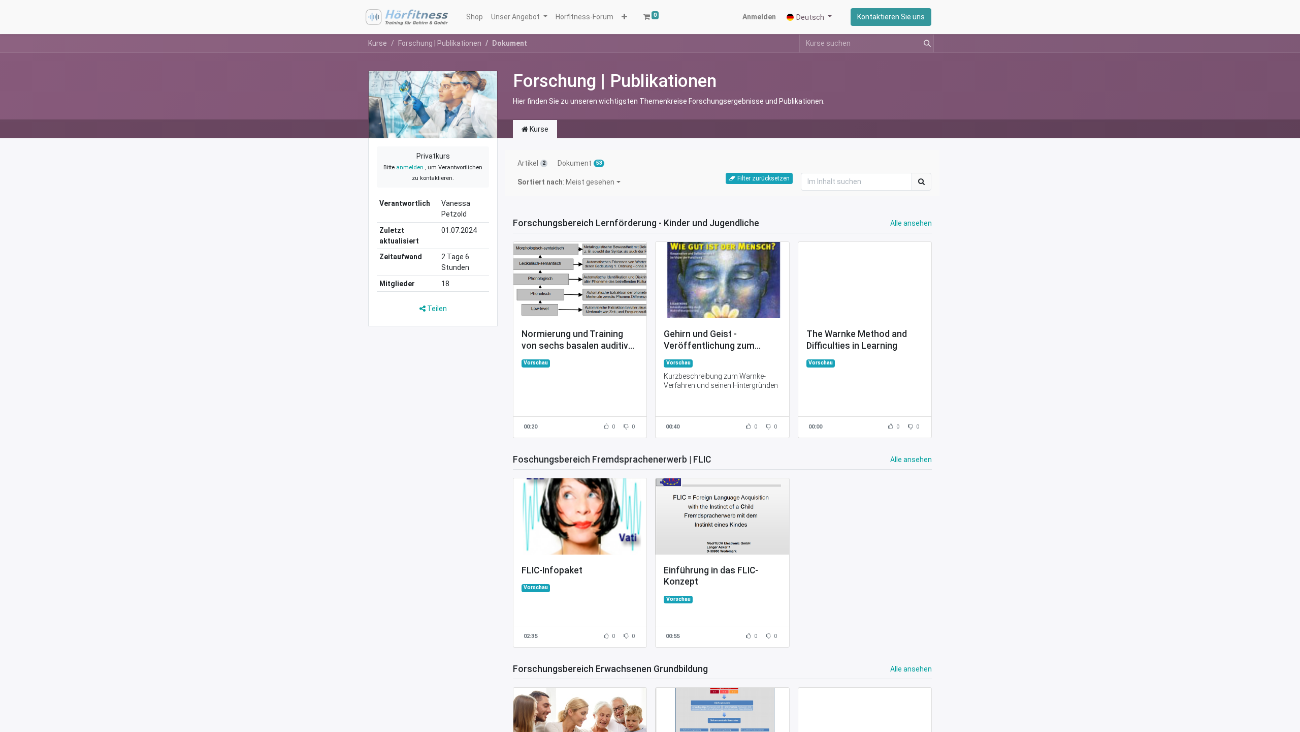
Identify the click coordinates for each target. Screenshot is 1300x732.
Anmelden (759, 17)
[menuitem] (474, 17)
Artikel (531, 163)
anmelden (410, 167)
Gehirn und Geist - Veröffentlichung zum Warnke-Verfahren (709, 340)
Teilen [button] (436, 308)
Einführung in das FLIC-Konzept (711, 576)
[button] (624, 17)
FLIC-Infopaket (552, 570)
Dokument (580, 163)
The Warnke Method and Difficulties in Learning (856, 340)
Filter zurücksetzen (763, 178)
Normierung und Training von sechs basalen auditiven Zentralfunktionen (580, 340)
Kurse (377, 43)
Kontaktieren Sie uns (891, 17)
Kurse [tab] (538, 129)
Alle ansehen (911, 223)
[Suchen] (925, 43)
